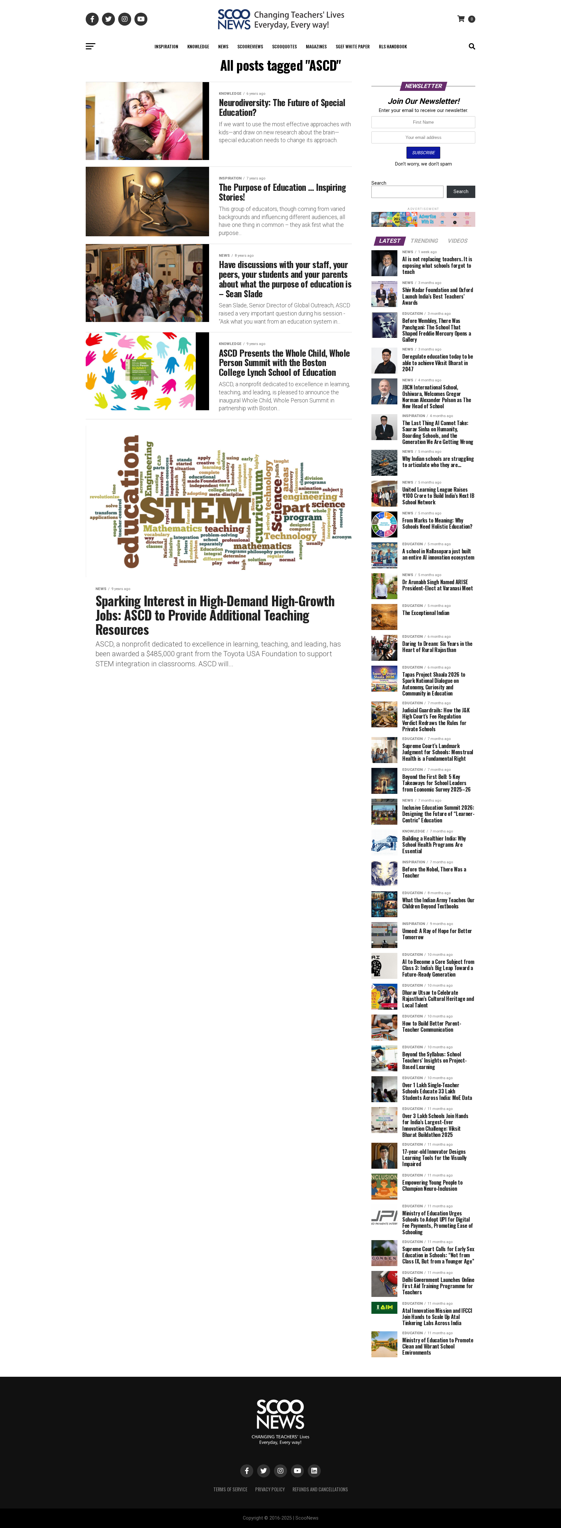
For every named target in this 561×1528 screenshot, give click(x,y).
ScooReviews (250, 46)
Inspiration (166, 46)
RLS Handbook (393, 46)
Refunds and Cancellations (320, 1489)
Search (378, 183)
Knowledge (198, 46)
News (223, 46)
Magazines (316, 46)
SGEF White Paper (353, 46)
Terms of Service (230, 1489)
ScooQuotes (284, 46)
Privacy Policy (270, 1489)
